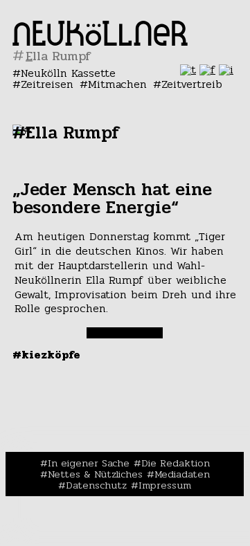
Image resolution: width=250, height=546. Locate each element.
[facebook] (207, 69)
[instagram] (226, 69)
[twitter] (188, 69)
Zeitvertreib (191, 84)
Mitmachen (117, 84)
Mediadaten (182, 474)
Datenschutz (96, 485)
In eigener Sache (89, 463)
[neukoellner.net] (100, 42)
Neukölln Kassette (68, 73)
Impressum (165, 485)
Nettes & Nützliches (95, 474)
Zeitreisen (47, 84)
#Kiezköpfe (46, 354)
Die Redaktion (175, 463)
